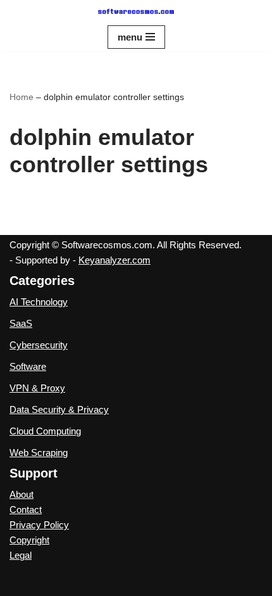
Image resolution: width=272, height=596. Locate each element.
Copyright (29, 540)
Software (27, 366)
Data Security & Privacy (59, 409)
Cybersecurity (38, 344)
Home (21, 97)
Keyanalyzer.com (114, 260)
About (21, 494)
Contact (25, 509)
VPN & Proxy (37, 388)
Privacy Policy (39, 524)
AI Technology (38, 301)
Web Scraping (38, 452)
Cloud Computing (45, 431)
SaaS (20, 323)
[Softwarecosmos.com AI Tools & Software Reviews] (136, 11)
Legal (20, 555)
